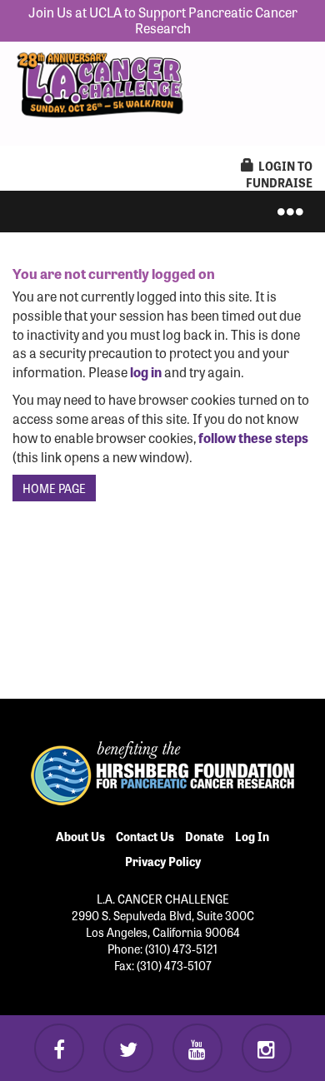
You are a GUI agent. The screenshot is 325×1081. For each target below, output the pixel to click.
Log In (252, 836)
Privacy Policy (163, 861)
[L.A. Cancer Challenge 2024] (100, 81)
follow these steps (252, 437)
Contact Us (145, 836)
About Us (80, 836)
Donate (204, 836)
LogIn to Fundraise (279, 174)
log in (146, 371)
